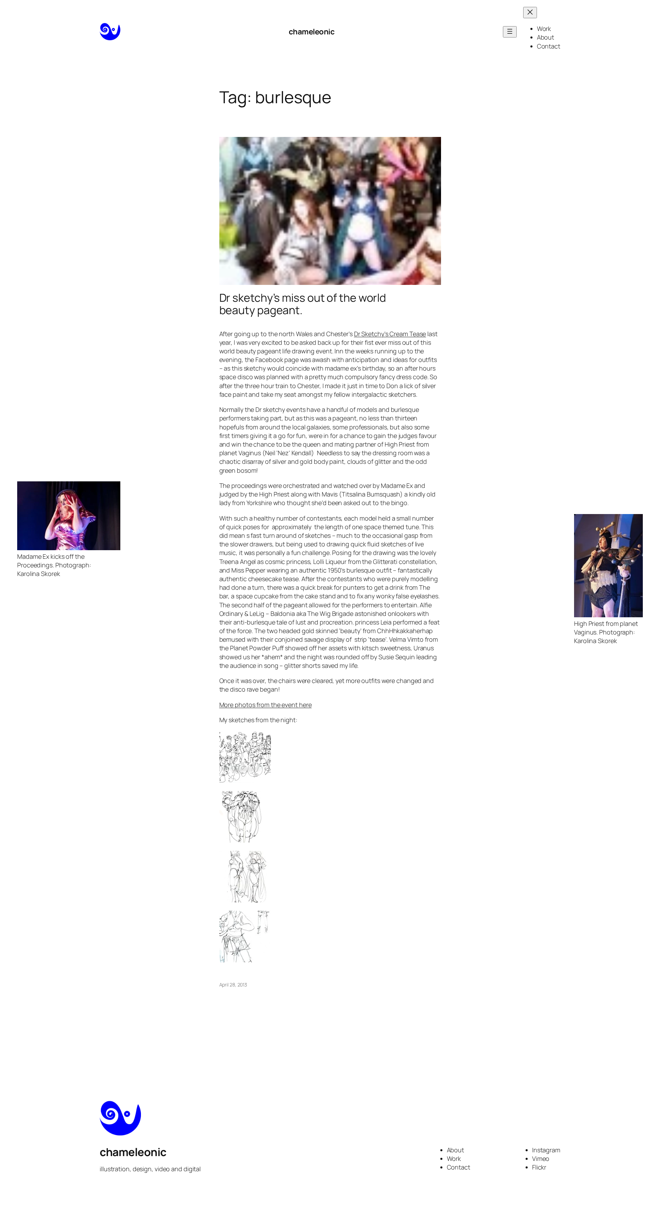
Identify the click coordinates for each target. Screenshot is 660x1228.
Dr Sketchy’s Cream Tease (390, 334)
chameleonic (312, 31)
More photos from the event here (265, 705)
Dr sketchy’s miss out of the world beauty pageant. (302, 303)
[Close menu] (530, 12)
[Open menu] (510, 32)
